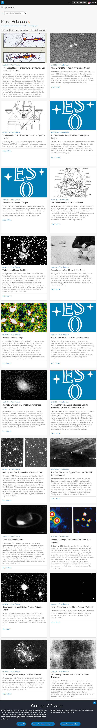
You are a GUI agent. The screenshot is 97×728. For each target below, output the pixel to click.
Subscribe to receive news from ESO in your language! (19, 26)
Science (75, 2)
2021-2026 (5, 30)
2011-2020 (14, 30)
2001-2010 (24, 30)
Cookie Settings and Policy (70, 724)
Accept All (21, 724)
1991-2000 (33, 30)
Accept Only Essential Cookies (42, 724)
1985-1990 (42, 30)
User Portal (82, 2)
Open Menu (8, 7)
